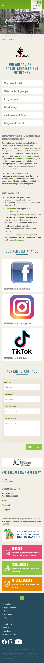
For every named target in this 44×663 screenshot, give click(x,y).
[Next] (38, 22)
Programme (17, 158)
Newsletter (7, 631)
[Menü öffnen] (3, 5)
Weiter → (34, 447)
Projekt (8, 143)
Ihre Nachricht (10, 418)
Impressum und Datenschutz (22, 649)
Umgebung (19, 240)
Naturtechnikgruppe (13, 184)
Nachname (9, 394)
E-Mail (4, 501)
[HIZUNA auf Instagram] (22, 307)
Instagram (6, 510)
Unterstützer (7, 181)
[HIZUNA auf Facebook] (22, 272)
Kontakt (6, 628)
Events (8, 231)
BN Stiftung (7, 614)
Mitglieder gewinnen (11, 618)
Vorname (8, 382)
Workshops (31, 158)
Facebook (6, 505)
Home (4, 40)
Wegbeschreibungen (24, 235)
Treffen (20, 215)
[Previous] (6, 22)
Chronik (11, 179)
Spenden (7, 611)
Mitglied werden (9, 607)
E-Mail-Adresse (11, 406)
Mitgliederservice (9, 634)
